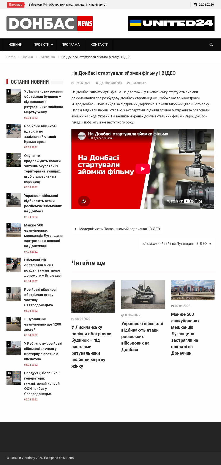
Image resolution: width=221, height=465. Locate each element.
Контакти (99, 45)
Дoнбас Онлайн (110, 83)
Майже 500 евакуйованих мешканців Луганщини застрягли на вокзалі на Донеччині (185, 334)
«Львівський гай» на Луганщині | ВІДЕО (174, 244)
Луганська (138, 83)
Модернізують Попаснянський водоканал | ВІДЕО (119, 229)
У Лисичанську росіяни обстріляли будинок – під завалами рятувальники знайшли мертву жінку (91, 347)
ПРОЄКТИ (41, 45)
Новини (15, 45)
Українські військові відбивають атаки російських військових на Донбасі (142, 336)
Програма (71, 45)
